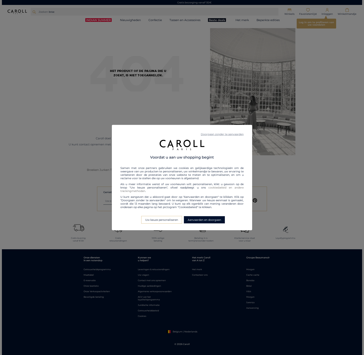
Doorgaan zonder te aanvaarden (222, 134)
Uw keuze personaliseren (161, 219)
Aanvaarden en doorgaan (204, 219)
